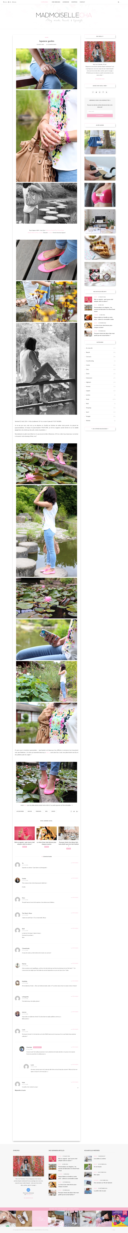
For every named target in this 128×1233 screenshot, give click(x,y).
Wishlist (88, 420)
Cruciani (50, 232)
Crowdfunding (90, 361)
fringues (38, 811)
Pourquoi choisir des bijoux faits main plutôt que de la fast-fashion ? (69, 844)
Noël (87, 403)
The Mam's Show (27, 913)
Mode (46, 37)
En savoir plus (99, 78)
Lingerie (88, 390)
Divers (87, 373)
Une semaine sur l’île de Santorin (103, 1182)
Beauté (88, 352)
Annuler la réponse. (76, 1088)
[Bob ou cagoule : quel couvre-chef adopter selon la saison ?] (24, 833)
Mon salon (97, 1174)
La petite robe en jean (100, 1190)
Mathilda (24, 981)
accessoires (20, 811)
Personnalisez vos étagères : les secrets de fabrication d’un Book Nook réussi (104, 309)
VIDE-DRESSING (56, 2)
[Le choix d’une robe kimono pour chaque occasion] (46, 833)
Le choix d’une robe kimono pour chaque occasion (103, 326)
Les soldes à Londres (100, 1158)
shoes (53, 811)
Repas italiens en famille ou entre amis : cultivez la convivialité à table (104, 318)
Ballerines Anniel (50, 230)
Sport (87, 412)
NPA (46, 811)
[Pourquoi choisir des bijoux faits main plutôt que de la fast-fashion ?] (68, 833)
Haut (114, 1229)
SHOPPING (74, 2)
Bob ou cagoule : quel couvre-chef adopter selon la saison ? (103, 300)
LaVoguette (25, 997)
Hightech (88, 382)
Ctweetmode (25, 948)
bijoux (30, 811)
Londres (88, 395)
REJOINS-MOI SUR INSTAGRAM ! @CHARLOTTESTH (64, 1209)
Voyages (88, 416)
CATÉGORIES (44, 2)
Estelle (24, 878)
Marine (24, 964)
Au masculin (89, 348)
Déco (95, 305)
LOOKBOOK (66, 2)
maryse (24, 1012)
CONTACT (82, 2)
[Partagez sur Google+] (77, 811)
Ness (23, 898)
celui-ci (48, 752)
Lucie (23, 1029)
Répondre (75, 862)
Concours (88, 356)
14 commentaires (51, 44)
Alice (25, 805)
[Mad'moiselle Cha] (64, 16)
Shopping (88, 407)
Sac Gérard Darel (59, 230)
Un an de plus (98, 1166)
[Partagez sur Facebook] (71, 811)
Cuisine (88, 365)
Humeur (88, 386)
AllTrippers (29, 1194)
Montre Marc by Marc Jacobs (35, 232)
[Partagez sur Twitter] (74, 811)
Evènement (89, 378)
